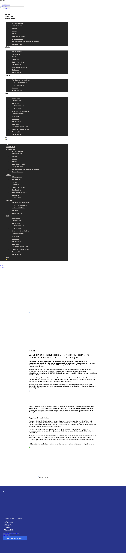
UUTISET (8, 14)
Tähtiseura (15, 70)
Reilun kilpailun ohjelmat (20, 67)
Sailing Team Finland (18, 62)
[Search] (1, 3)
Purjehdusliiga (16, 64)
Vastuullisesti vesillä (18, 36)
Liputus (14, 31)
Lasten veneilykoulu (18, 85)
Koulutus (14, 57)
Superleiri (15, 88)
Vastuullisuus (16, 124)
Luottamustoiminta (18, 106)
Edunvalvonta (16, 121)
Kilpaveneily (16, 54)
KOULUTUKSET (9, 16)
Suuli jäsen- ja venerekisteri (21, 129)
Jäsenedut (15, 116)
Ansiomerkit (16, 132)
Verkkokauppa (16, 100)
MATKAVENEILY (10, 18)
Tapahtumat (16, 103)
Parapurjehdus (16, 72)
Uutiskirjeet (15, 119)
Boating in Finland (17, 44)
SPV (6, 93)
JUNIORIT (8, 75)
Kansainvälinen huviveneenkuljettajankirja (25, 41)
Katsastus (15, 28)
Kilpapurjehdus (17, 51)
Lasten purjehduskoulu (19, 82)
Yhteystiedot (16, 98)
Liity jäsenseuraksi (18, 114)
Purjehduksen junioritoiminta (21, 80)
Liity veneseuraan (17, 23)
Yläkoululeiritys (17, 90)
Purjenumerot (16, 134)
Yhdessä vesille (17, 26)
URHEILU (7, 47)
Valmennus (15, 59)
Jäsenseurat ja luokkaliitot (20, 111)
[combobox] (7, 2)
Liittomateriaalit (17, 108)
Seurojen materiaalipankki (20, 127)
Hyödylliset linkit (17, 39)
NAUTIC (7, 137)
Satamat (14, 33)
